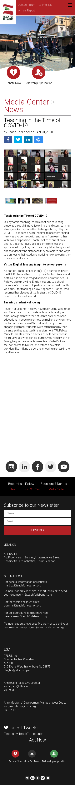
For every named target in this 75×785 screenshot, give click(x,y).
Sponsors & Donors (54, 484)
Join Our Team (33, 489)
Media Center (56, 489)
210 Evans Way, (13, 666)
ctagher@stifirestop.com (19, 670)
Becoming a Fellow (21, 484)
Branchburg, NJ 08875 (37, 666)
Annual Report (26, 10)
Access (22, 4)
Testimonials (44, 4)
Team (32, 4)
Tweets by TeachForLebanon (23, 734)
